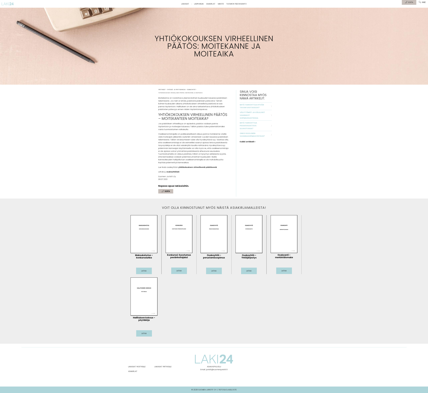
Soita (167, 191)
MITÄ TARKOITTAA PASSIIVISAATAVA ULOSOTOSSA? (248, 126)
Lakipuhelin (199, 4)
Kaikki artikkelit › (248, 141)
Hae (424, 2)
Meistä (221, 4)
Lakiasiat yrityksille (163, 366)
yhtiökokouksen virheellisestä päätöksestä (197, 167)
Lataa (143, 271)
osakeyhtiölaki (172, 172)
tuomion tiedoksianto (236, 4)
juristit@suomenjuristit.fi (217, 369)
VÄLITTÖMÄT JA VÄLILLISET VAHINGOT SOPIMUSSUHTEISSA (252, 115)
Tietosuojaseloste (227, 389)
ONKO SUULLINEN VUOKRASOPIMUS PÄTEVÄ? (252, 135)
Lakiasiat (185, 4)
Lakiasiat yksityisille (137, 366)
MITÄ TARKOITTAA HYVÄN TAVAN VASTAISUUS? (252, 106)
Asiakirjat (210, 4)
